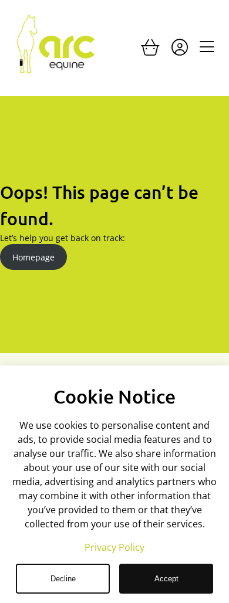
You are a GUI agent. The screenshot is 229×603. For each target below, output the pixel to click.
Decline (63, 578)
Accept (166, 578)
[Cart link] (150, 50)
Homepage (33, 257)
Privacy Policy (114, 547)
